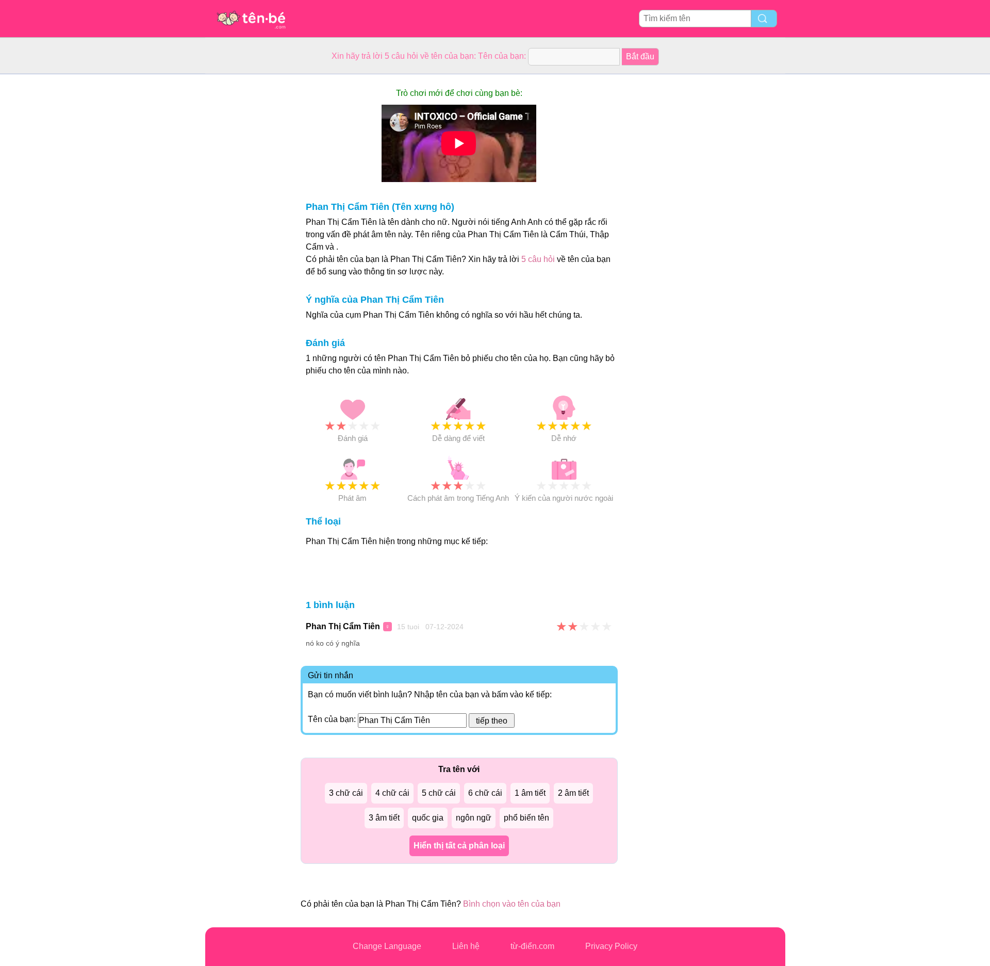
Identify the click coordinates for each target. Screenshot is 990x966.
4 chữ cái (392, 793)
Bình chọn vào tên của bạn (511, 903)
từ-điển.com (532, 946)
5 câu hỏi (538, 259)
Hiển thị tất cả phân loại (459, 845)
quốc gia (427, 817)
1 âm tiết (530, 793)
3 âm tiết (384, 817)
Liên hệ (466, 946)
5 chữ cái (439, 793)
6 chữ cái (485, 793)
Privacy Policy (611, 946)
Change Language (387, 946)
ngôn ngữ (473, 817)
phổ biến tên (526, 817)
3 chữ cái (346, 793)
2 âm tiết (573, 793)
